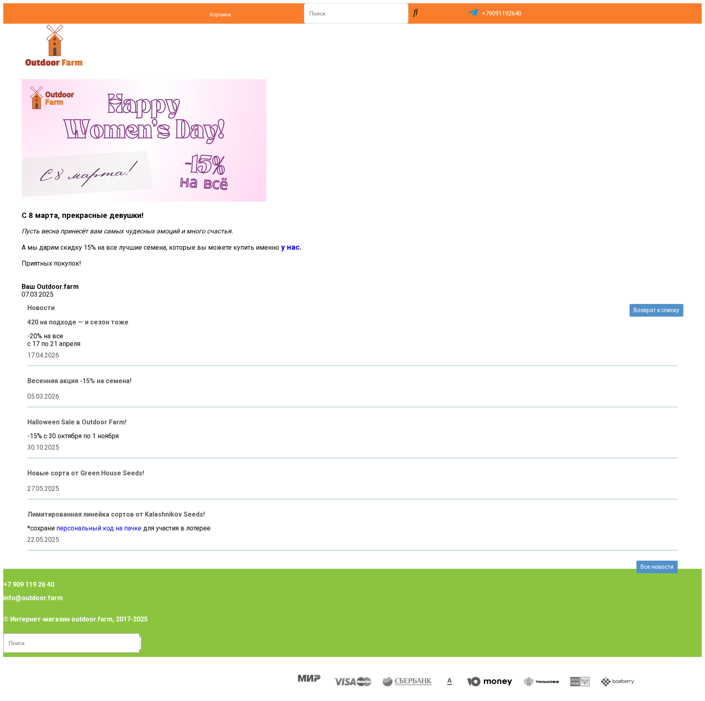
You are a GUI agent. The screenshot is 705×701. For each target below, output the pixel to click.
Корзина (220, 14)
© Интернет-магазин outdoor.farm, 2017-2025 (75, 619)
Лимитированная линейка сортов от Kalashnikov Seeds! (116, 514)
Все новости (657, 566)
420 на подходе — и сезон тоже (78, 322)
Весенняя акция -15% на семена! (79, 381)
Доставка (78, 663)
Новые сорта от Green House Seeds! (85, 473)
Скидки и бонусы (146, 663)
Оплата (27, 663)
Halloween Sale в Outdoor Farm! (76, 422)
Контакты (263, 663)
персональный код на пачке (99, 528)
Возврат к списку (656, 310)
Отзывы (210, 663)
